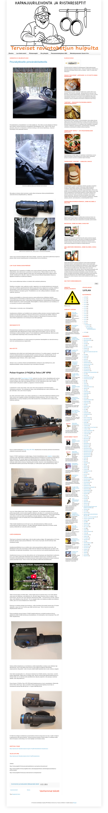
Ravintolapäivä (87, 482)
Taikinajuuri (86, 523)
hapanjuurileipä (87, 362)
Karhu (85, 398)
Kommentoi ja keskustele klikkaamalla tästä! (25, 784)
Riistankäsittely (87, 490)
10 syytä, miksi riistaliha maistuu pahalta (75, 375)
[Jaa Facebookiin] (45, 784)
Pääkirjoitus (86, 477)
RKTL (85, 495)
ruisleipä (85, 496)
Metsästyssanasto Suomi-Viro (79, 53)
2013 (85, 304)
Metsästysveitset (87, 453)
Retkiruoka (86, 483)
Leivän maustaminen (88, 430)
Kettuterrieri (86, 406)
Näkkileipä (86, 462)
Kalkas (85, 394)
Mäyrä (85, 459)
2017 (85, 312)
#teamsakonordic (87, 340)
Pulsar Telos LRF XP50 (28, 449)
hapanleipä (86, 365)
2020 (85, 317)
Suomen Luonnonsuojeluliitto (90, 517)
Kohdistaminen (87, 414)
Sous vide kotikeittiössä (74, 313)
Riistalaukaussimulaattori (89, 487)
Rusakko (86, 498)
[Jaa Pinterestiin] (47, 784)
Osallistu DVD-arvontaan (75, 351)
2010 (85, 299)
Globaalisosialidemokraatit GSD (90, 351)
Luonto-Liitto (86, 437)
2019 (85, 315)
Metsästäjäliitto (87, 456)
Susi (85, 521)
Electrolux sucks (87, 346)
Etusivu (11, 53)
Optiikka (85, 466)
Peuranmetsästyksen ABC (59, 53)
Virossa (85, 554)
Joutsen (85, 385)
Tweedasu (86, 539)
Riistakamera (86, 485)
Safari (85, 500)
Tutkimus (86, 536)
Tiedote (85, 529)
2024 (85, 323)
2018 (85, 313)
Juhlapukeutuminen (88, 386)
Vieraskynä (86, 547)
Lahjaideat (86, 425)
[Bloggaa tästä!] (42, 784)
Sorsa (85, 510)
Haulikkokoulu (87, 370)
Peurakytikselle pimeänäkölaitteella (28, 62)
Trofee (85, 533)
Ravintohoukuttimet (88, 479)
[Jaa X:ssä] (44, 784)
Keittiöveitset (86, 403)
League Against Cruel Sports (90, 427)
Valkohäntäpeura (87, 542)
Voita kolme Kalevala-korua (75, 424)
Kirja (85, 409)
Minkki (85, 458)
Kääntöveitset (87, 424)
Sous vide (86, 512)
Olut (84, 464)
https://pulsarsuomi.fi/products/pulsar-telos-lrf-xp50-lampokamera (24, 756)
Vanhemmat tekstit (49, 791)
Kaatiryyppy (86, 391)
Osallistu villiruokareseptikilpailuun (76, 386)
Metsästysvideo (87, 454)
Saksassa (86, 503)
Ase (84, 345)
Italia (85, 382)
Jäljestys (85, 388)
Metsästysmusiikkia (88, 450)
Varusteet (86, 544)
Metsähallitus (86, 443)
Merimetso (86, 440)
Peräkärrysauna (87, 471)
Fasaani (85, 350)
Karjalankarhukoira (88, 399)
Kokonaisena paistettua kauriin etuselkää (75, 398)
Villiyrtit (85, 552)
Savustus (86, 505)
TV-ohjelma (86, 538)
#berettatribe (86, 338)
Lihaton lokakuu (87, 432)
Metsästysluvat (87, 448)
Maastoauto (86, 438)
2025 (85, 332)
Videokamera (86, 546)
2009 (85, 297)
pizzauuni (86, 474)
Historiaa (86, 375)
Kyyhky (85, 422)
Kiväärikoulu (86, 412)
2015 (85, 308)
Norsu (85, 461)
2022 (85, 321)
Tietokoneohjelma (87, 531)
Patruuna (86, 467)
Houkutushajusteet (88, 378)
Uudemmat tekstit (14, 790)
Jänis (85, 390)
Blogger (74, 802)
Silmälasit (86, 509)
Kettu (85, 404)
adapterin (50, 456)
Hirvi (85, 373)
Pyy (84, 475)
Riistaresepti (86, 492)
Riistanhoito (86, 488)
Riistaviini (86, 493)
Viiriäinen (86, 549)
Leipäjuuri (86, 428)
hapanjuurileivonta (88, 364)
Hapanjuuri (86, 361)
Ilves (85, 380)
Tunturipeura (86, 534)
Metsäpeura (86, 446)
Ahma (85, 342)
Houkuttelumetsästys (88, 377)
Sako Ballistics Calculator (75, 326)
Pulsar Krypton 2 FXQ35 (26, 378)
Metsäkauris (86, 445)
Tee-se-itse (86, 526)
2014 (85, 306)
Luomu (85, 435)
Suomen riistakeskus (88, 518)
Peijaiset (85, 469)
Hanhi (85, 359)
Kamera (85, 396)
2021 (85, 319)
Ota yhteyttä (44, 53)
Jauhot (85, 383)
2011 (85, 300)
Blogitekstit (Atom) (16, 794)
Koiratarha (86, 420)
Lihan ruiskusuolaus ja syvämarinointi (75, 500)
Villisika (85, 550)
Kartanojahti (86, 401)
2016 (85, 310)
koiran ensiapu (87, 417)
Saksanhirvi (86, 501)
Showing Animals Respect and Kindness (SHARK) (90, 507)
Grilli (85, 354)
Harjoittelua (86, 367)
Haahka (85, 356)
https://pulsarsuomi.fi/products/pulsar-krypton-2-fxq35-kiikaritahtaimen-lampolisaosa (29, 748)
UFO (85, 541)
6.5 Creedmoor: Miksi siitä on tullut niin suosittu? (76, 411)
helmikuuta (87, 324)
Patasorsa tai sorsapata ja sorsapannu (75, 363)
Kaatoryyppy (86, 393)
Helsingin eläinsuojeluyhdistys (90, 372)
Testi (85, 528)
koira (85, 415)
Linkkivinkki (86, 433)
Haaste (85, 357)
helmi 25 (88, 326)
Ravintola (86, 480)
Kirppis (85, 411)
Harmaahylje (86, 369)
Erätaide (85, 348)
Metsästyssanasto (87, 451)
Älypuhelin (86, 555)
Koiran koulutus (87, 419)
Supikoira (86, 520)
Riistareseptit (33, 53)
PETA (85, 472)
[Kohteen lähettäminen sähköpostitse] (41, 784)
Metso (85, 441)
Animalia (86, 343)
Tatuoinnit (86, 525)
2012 (85, 302)
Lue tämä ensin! (21, 53)
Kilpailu (85, 407)
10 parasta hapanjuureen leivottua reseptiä (75, 338)
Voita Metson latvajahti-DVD (75, 464)
